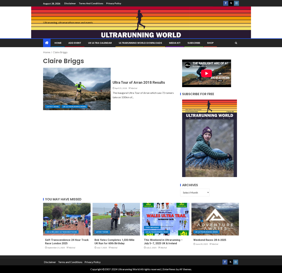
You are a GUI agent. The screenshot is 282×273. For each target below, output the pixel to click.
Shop (210, 43)
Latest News (53, 107)
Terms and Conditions (91, 3)
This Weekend (152, 227)
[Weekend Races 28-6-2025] (215, 219)
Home (58, 43)
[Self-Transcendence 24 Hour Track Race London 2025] (67, 219)
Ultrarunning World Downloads (140, 43)
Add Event (74, 43)
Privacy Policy (113, 3)
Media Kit (174, 43)
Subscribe (194, 43)
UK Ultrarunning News (74, 107)
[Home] (47, 42)
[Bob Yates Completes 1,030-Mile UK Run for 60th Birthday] (116, 219)
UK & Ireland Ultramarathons (62, 232)
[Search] (236, 43)
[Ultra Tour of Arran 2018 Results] (77, 89)
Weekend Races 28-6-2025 (209, 240)
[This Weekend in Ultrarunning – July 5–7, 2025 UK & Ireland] (165, 219)
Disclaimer (70, 3)
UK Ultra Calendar (100, 43)
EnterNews (169, 269)
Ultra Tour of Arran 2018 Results (139, 82)
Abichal (134, 88)
